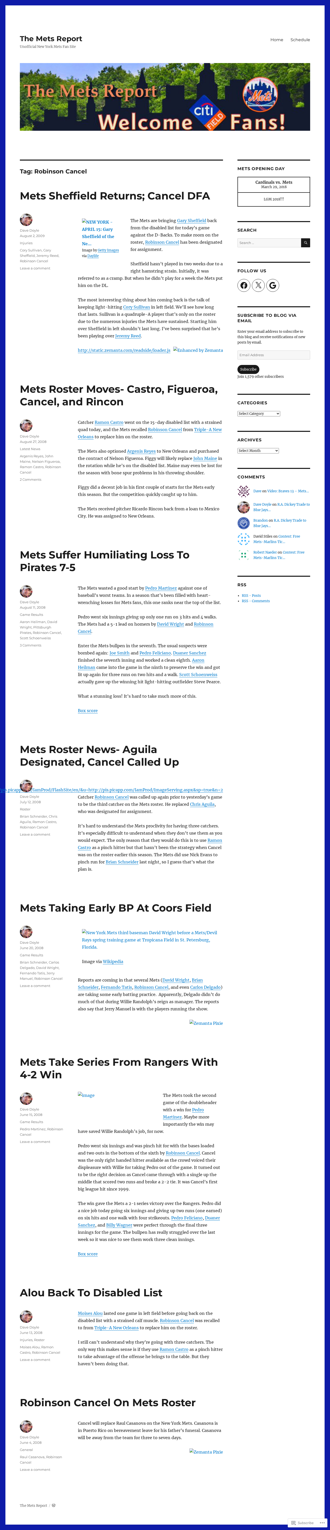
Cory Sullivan (136, 307)
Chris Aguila (202, 804)
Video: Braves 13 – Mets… (288, 491)
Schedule (300, 39)
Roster (25, 809)
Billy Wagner (119, 1225)
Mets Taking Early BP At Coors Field (116, 908)
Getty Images (108, 250)
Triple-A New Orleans (116, 1327)
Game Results (31, 615)
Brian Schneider (122, 861)
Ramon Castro (109, 422)
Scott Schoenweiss (198, 674)
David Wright (170, 624)
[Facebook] (243, 285)
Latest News (30, 449)
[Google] (272, 285)
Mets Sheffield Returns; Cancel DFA (115, 195)
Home (276, 39)
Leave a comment (35, 268)
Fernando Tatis (116, 987)
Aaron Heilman (33, 622)
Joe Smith (120, 652)
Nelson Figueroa (46, 461)
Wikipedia (113, 961)
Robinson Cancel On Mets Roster (108, 1402)
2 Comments (30, 479)
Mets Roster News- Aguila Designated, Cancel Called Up (99, 755)
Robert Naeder (265, 552)
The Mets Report (51, 38)
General (26, 1450)
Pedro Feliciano (155, 652)
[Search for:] (269, 243)
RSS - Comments (256, 601)
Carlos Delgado (205, 987)
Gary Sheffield (191, 220)
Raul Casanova (32, 1457)
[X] (258, 285)
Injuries (26, 243)
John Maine (205, 458)
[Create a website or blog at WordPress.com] (53, 1505)
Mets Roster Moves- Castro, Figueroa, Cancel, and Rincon (119, 395)
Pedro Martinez (161, 588)
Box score (88, 710)
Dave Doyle (29, 230)
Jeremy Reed (128, 335)
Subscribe (248, 369)
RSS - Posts (251, 595)
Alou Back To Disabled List (91, 1292)
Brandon (260, 520)
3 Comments (30, 645)
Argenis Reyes (141, 451)
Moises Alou (90, 1313)
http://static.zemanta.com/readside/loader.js (124, 350)
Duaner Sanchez (189, 652)
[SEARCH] (305, 242)
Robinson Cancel (162, 242)
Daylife (93, 256)
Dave (257, 491)
